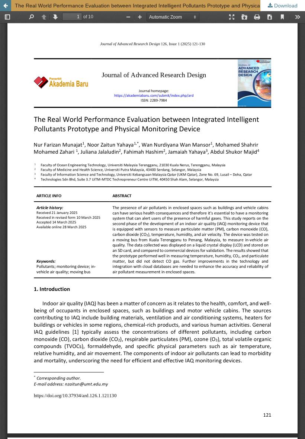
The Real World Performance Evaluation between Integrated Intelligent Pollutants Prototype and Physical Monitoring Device (160, 6)
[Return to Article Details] (5, 5)
